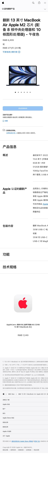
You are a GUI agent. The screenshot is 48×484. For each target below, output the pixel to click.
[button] (33, 3)
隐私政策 (5, 450)
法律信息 (28, 450)
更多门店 (37, 441)
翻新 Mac (11, 394)
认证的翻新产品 (8, 9)
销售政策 (21, 450)
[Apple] (3, 394)
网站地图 (36, 450)
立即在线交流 (11, 133)
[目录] (45, 3)
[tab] (15, 92)
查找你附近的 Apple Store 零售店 (22, 441)
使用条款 (13, 450)
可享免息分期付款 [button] (15, 52)
